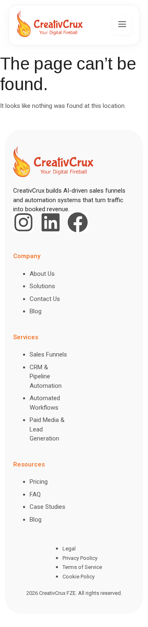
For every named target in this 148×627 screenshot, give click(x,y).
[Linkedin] (50, 222)
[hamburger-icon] (122, 25)
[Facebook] (77, 222)
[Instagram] (23, 222)
